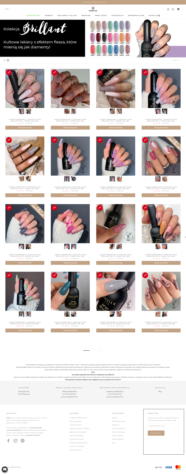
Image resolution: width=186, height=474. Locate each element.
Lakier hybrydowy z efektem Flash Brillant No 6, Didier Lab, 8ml (25, 188)
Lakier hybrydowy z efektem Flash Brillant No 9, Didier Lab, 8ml (161, 188)
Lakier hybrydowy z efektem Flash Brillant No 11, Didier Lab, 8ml (70, 255)
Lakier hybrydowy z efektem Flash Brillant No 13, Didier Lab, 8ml (161, 255)
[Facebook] (8, 441)
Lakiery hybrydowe (76, 421)
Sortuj (176, 60)
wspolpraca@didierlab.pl (114, 391)
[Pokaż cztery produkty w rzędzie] (8, 60)
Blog (160, 391)
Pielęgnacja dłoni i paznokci (78, 443)
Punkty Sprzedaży (118, 439)
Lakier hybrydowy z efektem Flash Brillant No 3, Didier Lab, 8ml (116, 120)
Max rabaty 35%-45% (67, 15)
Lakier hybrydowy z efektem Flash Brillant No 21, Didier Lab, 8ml (161, 323)
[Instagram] (15, 441)
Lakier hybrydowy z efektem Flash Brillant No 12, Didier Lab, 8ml (116, 255)
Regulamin (115, 425)
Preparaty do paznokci (77, 439)
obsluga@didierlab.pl (69, 391)
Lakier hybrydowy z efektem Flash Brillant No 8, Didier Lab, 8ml (116, 188)
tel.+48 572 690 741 (69, 394)
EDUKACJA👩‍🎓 (154, 15)
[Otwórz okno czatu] (5, 469)
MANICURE (86, 15)
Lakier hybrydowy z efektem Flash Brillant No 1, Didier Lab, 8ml (25, 120)
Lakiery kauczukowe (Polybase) (80, 428)
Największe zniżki (75, 450)
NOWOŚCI (49, 15)
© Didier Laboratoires (11, 467)
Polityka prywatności (119, 421)
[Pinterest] (22, 441)
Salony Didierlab (117, 435)
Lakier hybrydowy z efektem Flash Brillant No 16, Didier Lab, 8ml (25, 323)
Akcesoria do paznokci (77, 435)
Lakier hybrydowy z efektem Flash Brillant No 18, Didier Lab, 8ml (70, 323)
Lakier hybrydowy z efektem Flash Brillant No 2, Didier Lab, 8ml (70, 120)
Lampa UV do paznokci (77, 446)
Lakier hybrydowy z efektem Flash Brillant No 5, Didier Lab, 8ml (161, 120)
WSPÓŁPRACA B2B (136, 15)
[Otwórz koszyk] (178, 9)
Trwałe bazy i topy (75, 425)
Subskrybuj (156, 433)
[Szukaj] (173, 9)
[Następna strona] (99, 348)
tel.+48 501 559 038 (114, 394)
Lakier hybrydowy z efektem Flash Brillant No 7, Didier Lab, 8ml (70, 188)
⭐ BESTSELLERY (33, 15)
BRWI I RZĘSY (101, 15)
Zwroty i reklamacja (118, 432)
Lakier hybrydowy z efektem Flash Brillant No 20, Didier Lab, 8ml (116, 323)
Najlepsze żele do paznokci (78, 432)
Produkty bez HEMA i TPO (78, 418)
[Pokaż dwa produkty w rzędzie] (4, 60)
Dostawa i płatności (118, 428)
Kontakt (115, 418)
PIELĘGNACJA (118, 15)
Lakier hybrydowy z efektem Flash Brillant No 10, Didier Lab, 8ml (25, 255)
